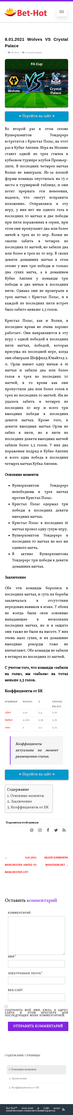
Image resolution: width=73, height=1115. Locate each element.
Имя (11, 956)
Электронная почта (24, 973)
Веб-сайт (15, 990)
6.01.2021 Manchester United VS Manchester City (20, 865)
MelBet (9, 720)
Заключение (21, 801)
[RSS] (64, 830)
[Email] (32, 830)
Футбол (15, 52)
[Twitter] (56, 830)
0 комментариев (33, 52)
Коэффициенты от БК (30, 807)
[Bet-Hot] (25, 20)
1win (7, 727)
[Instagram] (40, 830)
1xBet (8, 712)
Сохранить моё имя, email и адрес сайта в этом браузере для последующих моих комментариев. (36, 1013)
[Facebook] (48, 830)
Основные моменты (27, 796)
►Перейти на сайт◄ (37, 116)
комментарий (19, 913)
